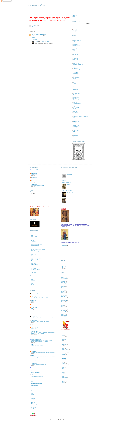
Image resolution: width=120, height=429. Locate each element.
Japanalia (32, 284)
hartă (74, 117)
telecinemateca (75, 129)
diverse (74, 78)
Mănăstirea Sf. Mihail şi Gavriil (36, 258)
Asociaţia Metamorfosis (34, 234)
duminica (63, 354)
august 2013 (63, 286)
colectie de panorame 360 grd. (36, 383)
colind (63, 368)
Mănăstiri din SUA (34, 263)
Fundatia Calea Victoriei (35, 316)
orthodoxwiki (75, 122)
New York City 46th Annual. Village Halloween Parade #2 (39, 297)
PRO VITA (32, 403)
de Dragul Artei (33, 241)
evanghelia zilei (75, 39)
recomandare (64, 344)
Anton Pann (33, 232)
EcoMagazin (33, 398)
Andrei (32, 278)
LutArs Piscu (33, 399)
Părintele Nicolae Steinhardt (36, 367)
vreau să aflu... (33, 387)
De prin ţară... (33, 280)
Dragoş (32, 283)
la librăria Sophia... (76, 54)
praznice (63, 336)
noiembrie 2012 (63, 297)
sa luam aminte (64, 352)
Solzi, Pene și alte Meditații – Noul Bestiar (37, 345)
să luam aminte (75, 44)
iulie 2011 (62, 318)
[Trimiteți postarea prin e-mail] (38, 25)
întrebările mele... (76, 55)
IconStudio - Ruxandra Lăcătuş (36, 245)
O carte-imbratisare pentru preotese (36, 181)
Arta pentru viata (34, 363)
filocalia (74, 113)
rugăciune (63, 381)
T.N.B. (32, 374)
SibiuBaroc (33, 370)
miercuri (63, 343)
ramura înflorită (33, 177)
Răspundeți (34, 37)
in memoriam (75, 58)
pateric (74, 16)
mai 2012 (62, 305)
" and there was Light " (35, 293)
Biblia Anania (75, 89)
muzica (63, 348)
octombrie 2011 (63, 314)
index (32, 379)
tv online (74, 134)
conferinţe (74, 51)
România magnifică (34, 267)
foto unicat (68, 184)
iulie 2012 (62, 302)
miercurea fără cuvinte (77, 69)
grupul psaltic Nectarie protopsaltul (36, 244)
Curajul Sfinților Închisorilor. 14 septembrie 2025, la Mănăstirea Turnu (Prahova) (43, 352)
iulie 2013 (62, 287)
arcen (32, 381)
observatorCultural (76, 121)
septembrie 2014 (64, 278)
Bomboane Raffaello (65, 267)
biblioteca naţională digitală (77, 104)
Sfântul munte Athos (76, 99)
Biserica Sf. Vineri (34, 236)
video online (75, 136)
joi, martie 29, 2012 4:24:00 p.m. (45, 41)
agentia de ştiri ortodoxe (77, 103)
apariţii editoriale (76, 63)
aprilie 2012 (63, 306)
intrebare (63, 376)
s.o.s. (63, 362)
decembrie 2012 (64, 296)
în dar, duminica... (76, 68)
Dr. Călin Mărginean (76, 93)
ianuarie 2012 (63, 310)
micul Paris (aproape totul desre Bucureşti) (38, 249)
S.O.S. (74, 82)
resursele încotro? (76, 125)
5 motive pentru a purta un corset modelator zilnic (38, 364)
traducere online (76, 130)
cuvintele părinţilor (76, 48)
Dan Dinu (32, 240)
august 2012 (63, 301)
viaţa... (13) (64, 180)
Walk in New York (34, 296)
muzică (74, 65)
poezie (74, 67)
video (63, 357)
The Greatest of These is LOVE (36, 304)
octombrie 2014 (63, 277)
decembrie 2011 (63, 311)
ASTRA (32, 235)
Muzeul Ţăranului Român (35, 251)
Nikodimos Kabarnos (34, 385)
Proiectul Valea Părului (34, 404)
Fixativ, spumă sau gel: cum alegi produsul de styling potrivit (40, 321)
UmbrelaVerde (33, 409)
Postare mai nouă (32, 66)
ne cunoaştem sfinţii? (76, 45)
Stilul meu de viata (34, 184)
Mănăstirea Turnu (34, 262)
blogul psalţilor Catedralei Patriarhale (37, 237)
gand (32, 26)
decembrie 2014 (64, 274)
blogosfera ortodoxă (76, 106)
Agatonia (32, 394)
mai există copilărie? (76, 77)
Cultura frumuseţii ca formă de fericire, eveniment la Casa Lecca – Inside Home (43, 317)
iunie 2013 (63, 288)
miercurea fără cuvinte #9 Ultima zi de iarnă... (69, 170)
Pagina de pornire (49, 66)
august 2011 (63, 316)
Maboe (32, 285)
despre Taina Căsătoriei (35, 169)
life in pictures (75, 72)
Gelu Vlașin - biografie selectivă (35, 360)
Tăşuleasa (32, 408)
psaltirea (74, 17)
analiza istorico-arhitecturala (36, 327)
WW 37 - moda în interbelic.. (67, 190)
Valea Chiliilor (75, 30)
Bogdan (32, 279)
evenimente (75, 60)
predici (74, 49)
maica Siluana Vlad (76, 118)
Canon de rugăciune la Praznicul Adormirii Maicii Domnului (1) (40, 170)
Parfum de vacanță (34, 174)
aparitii (63, 355)
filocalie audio (75, 115)
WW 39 (68, 198)
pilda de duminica (65, 349)
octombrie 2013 (63, 283)
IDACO (32, 246)
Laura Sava (64, 263)
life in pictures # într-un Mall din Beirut (73, 192)
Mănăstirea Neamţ (34, 254)
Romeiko (32, 265)
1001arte (32, 344)
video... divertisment (76, 74)
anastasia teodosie (36, 5)
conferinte (63, 363)
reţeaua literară (33, 359)
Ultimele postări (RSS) (33, 198)
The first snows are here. (35, 308)
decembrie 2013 (64, 282)
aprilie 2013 (63, 291)
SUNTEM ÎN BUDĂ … (34, 328)
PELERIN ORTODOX (34, 331)
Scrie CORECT (33, 407)
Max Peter (33, 34)
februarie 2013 (63, 293)
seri (62, 340)
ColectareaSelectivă (34, 395)
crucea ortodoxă (76, 107)
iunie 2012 (63, 304)
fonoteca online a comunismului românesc (80, 116)
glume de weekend (76, 76)
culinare (63, 366)
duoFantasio (75, 111)
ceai (62, 371)
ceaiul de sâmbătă (76, 73)
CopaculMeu (33, 397)
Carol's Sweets (65, 266)
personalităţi (75, 62)
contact (74, 83)
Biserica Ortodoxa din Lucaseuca (37, 376)
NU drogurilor (33, 402)
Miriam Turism (33, 250)
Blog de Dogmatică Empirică (36, 339)
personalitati (64, 358)
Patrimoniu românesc (34, 264)
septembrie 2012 (64, 300)
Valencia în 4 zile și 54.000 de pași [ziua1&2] (37, 185)
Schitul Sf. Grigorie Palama (35, 269)
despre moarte (64, 377)
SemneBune (75, 98)
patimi (63, 380)
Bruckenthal (33, 239)
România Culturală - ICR (35, 378)
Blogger (68, 419)
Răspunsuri (35, 39)
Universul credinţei (76, 101)
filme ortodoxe (75, 112)
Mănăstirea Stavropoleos (35, 260)
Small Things (33, 300)
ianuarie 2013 (63, 295)
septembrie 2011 (64, 315)
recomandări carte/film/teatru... (78, 64)
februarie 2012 (63, 309)
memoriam (64, 339)
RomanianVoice (76, 97)
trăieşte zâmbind (34, 320)
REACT (32, 406)
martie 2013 (63, 292)
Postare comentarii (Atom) (37, 67)
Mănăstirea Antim (33, 253)
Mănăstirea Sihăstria (34, 259)
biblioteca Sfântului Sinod (35, 372)
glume (63, 372)
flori (62, 345)
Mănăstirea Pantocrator (35, 255)
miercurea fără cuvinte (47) (66, 182)
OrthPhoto (75, 15)
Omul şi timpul (75, 94)
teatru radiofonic (76, 127)
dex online (75, 108)
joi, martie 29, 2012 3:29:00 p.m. (41, 34)
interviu (63, 359)
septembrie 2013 (64, 285)
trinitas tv (74, 131)
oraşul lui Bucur (34, 324)
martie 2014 (63, 281)
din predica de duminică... (77, 40)
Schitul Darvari (33, 268)
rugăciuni (74, 41)
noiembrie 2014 (63, 276)
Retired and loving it (34, 307)
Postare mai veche (66, 66)
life (62, 350)
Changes (32, 301)
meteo (74, 120)
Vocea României (33, 272)
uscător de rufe (75, 135)
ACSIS (32, 393)
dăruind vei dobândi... (34, 180)
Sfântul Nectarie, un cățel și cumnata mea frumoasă (39, 178)
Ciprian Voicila (33, 351)
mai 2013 (62, 290)
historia (32, 355)
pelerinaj (74, 81)
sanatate (63, 382)
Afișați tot (58, 187)
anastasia (36, 41)
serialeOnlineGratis (76, 126)
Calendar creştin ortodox (77, 92)
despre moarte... (76, 59)
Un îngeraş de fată (34, 173)
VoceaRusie (75, 102)
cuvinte (63, 353)
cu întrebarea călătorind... (77, 53)
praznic (74, 46)
